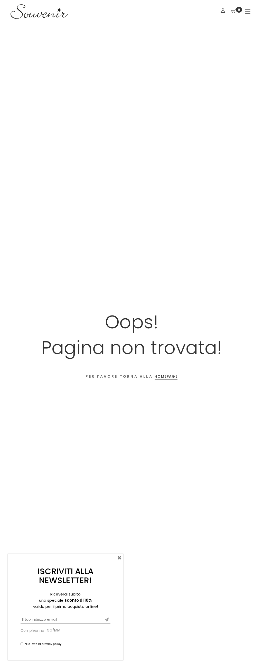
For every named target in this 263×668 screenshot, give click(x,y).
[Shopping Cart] (233, 11)
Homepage (166, 376)
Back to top (253, 654)
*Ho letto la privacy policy (43, 644)
